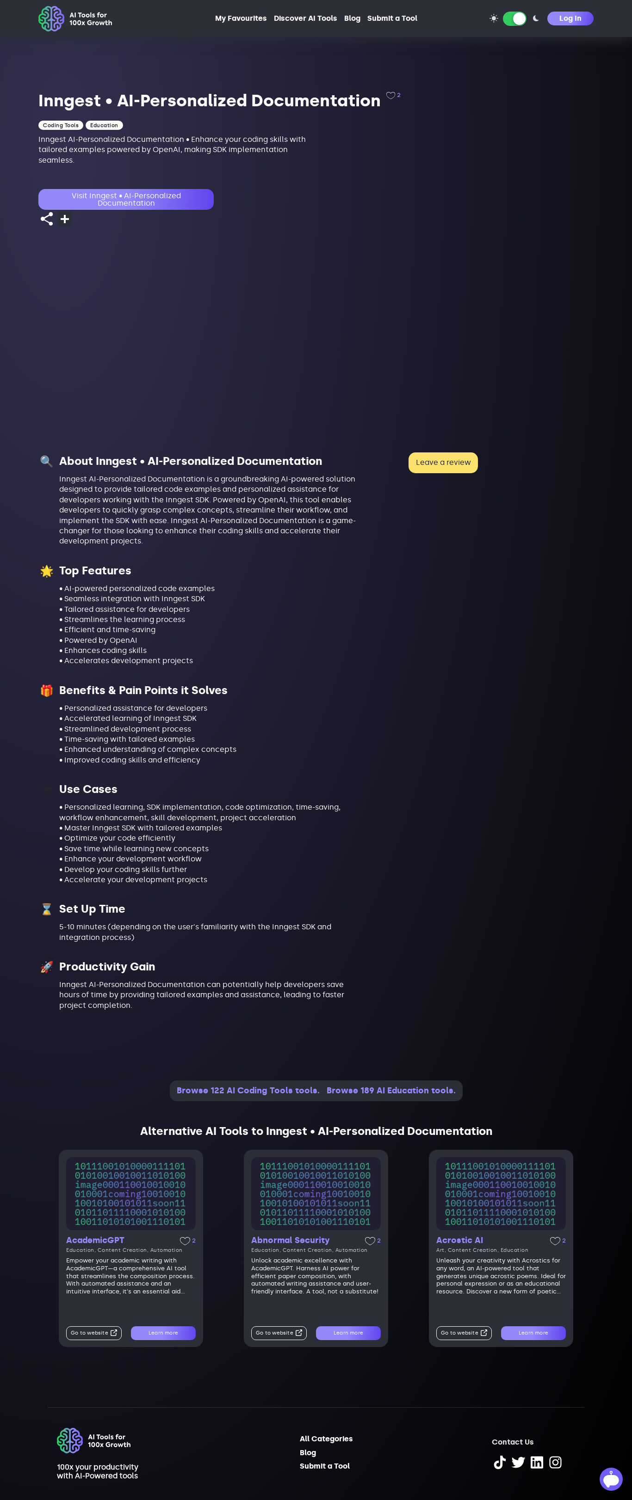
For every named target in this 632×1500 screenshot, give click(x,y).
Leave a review (443, 462)
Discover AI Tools (305, 18)
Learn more (163, 1333)
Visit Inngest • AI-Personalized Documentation (126, 199)
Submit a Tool (392, 18)
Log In (570, 18)
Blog (352, 18)
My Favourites (241, 18)
